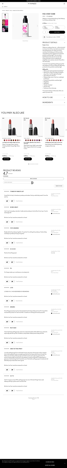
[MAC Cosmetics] (32, 3)
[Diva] (39, 140)
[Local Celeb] (15, 140)
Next (33, 399)
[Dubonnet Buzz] (54, 140)
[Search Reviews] (32, 182)
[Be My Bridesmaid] (47, 140)
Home (3, 10)
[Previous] (3, 140)
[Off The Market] (52, 140)
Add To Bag (57, 32)
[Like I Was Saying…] (7, 140)
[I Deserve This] (11, 140)
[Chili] (30, 140)
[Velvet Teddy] (32, 140)
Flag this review (19, 221)
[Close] (64, 463)
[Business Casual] (4, 140)
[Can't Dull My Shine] (13, 140)
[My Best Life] (49, 140)
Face (11, 10)
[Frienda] (9, 140)
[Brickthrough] (58, 140)
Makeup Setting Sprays (18, 10)
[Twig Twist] (26, 140)
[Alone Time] (18, 140)
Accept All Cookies (50, 465)
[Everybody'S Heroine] (37, 140)
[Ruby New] (60, 140)
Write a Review (33, 178)
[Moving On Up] (56, 140)
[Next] (20, 140)
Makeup (7, 10)
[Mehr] (35, 140)
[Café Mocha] (28, 140)
